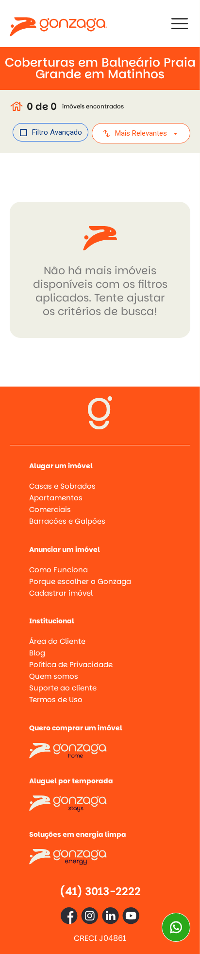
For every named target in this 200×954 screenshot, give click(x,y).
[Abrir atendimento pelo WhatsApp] (176, 927)
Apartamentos (56, 498)
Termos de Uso (56, 699)
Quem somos (53, 676)
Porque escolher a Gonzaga (80, 581)
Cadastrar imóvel (61, 593)
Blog (37, 653)
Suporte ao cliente (63, 688)
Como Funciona (58, 570)
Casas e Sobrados (62, 486)
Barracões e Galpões (67, 521)
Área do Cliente (57, 641)
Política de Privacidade (71, 664)
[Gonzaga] (58, 23)
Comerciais (50, 509)
